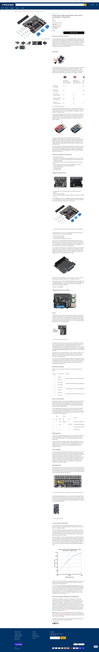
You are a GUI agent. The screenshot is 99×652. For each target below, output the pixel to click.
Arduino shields (70, 146)
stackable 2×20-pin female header (60, 245)
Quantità (53, 30)
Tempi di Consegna (18, 636)
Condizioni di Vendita (35, 636)
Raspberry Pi (55, 286)
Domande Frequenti (18, 633)
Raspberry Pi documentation (78, 499)
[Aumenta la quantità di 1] (61, 32)
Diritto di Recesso (35, 635)
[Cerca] (85, 5)
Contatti (33, 638)
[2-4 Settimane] (55, 28)
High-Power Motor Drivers (70, 147)
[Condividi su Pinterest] (57, 623)
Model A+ (64, 71)
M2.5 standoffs (57, 238)
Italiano (76, 1)
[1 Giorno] (60, 28)
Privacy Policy (34, 633)
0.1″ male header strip (69, 248)
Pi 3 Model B (59, 71)
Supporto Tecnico (17, 639)
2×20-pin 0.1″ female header (58, 240)
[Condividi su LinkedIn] (56, 623)
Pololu (53, 18)
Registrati (63, 637)
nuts (70, 238)
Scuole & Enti (17, 638)
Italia (81, 1)
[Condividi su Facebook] (53, 623)
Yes (73, 102)
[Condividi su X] (54, 623)
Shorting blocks (54, 277)
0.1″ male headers (62, 277)
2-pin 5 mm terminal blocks (59, 237)
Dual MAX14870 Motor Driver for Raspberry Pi (68, 150)
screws (66, 238)
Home (16, 11)
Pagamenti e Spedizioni (18, 635)
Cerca (15, 647)
